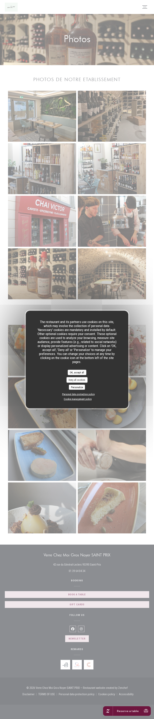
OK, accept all (77, 372)
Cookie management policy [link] (78, 399)
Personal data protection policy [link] (78, 394)
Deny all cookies (77, 379)
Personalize (77, 387)
